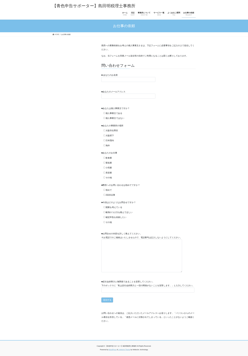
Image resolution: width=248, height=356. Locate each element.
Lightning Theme (124, 350)
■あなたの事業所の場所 (112, 126)
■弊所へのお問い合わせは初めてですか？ (120, 185)
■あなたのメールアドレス (113, 92)
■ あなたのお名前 (109, 75)
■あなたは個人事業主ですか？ (115, 108)
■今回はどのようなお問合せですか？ (118, 202)
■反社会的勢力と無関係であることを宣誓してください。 (147, 284)
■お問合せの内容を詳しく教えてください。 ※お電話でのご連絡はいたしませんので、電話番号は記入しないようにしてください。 (141, 236)
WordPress (113, 350)
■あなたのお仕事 (109, 153)
